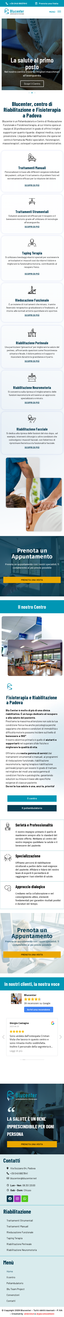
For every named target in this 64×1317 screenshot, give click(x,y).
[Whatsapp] (24, 1198)
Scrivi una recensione (38, 1009)
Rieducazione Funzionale (32, 300)
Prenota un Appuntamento (32, 553)
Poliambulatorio (15, 1283)
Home (10, 1271)
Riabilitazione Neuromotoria (32, 387)
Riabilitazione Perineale (32, 343)
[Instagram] (17, 1198)
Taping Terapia (32, 253)
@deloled (29, 1313)
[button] (59, 12)
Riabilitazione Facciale (32, 429)
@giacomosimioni (45, 1313)
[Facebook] (10, 1198)
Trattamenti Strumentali (32, 211)
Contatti (11, 1300)
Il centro (11, 1277)
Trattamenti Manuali (32, 168)
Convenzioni (13, 1294)
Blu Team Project (16, 1289)
